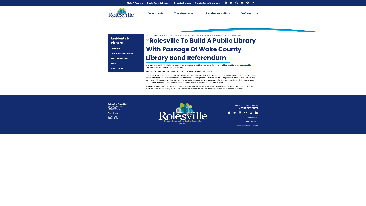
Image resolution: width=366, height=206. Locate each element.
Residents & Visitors (218, 13)
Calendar (115, 48)
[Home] (121, 8)
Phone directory (113, 113)
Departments (155, 13)
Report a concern (182, 3)
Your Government (184, 13)
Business (246, 13)
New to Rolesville (119, 58)
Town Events (117, 68)
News (171, 35)
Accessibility (252, 118)
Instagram (236, 3)
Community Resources (122, 53)
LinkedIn (253, 3)
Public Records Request (158, 3)
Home (148, 35)
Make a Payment (135, 3)
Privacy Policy (251, 121)
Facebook (226, 3)
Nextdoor (247, 3)
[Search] (257, 13)
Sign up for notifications (207, 3)
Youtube (242, 3)
